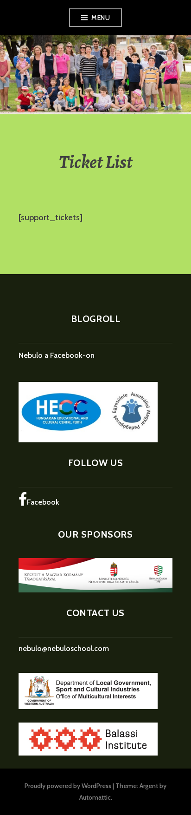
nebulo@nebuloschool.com (64, 648)
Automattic (95, 797)
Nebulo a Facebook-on (57, 355)
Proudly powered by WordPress (68, 786)
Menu (100, 17)
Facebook (43, 502)
